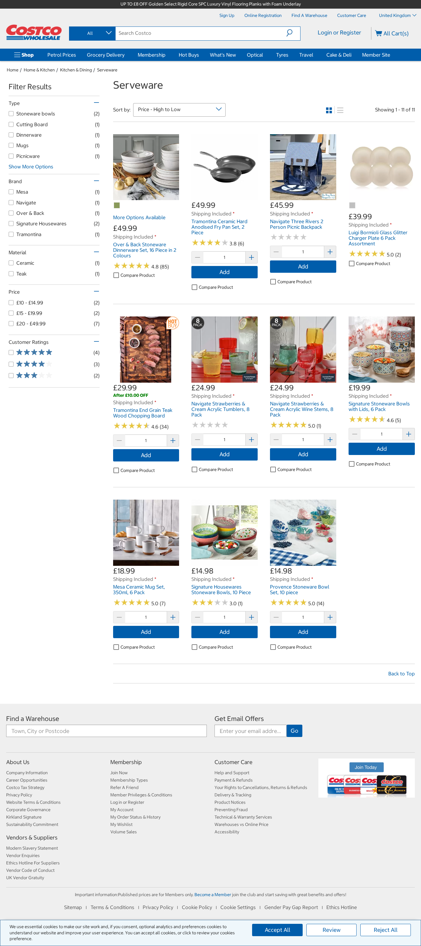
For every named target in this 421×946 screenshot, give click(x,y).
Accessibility (227, 832)
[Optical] (264, 55)
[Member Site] (391, 55)
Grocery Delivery (106, 55)
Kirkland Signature (24, 817)
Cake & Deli (338, 55)
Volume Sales (123, 832)
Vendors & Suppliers (32, 837)
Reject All (386, 929)
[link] (146, 197)
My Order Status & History (135, 817)
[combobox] (91, 33)
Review (332, 929)
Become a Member (212, 894)
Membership (152, 55)
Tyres (282, 55)
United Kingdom (395, 15)
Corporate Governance (28, 809)
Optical (255, 55)
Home (12, 70)
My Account (121, 809)
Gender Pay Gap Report (291, 907)
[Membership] (167, 55)
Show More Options (31, 166)
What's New (223, 55)
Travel (306, 55)
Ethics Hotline (341, 907)
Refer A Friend (124, 787)
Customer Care (233, 762)
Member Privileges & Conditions (141, 795)
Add (224, 272)
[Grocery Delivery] (126, 55)
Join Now (119, 772)
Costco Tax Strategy (25, 787)
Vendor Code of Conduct (30, 870)
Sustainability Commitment (32, 824)
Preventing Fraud (231, 809)
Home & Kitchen (39, 70)
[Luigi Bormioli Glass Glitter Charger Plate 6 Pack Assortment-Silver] (353, 206)
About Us (18, 762)
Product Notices (230, 802)
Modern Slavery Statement (32, 848)
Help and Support (232, 772)
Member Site (376, 55)
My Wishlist (121, 824)
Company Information (27, 772)
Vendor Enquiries (23, 855)
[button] (293, 33)
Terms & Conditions (112, 907)
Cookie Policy (197, 907)
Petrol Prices (61, 55)
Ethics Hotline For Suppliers (33, 863)
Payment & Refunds (234, 780)
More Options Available (139, 217)
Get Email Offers (239, 719)
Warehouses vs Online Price (241, 824)
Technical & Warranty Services (243, 817)
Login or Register (339, 32)
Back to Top (401, 673)
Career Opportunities (26, 780)
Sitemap (73, 907)
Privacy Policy (19, 795)
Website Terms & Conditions (33, 802)
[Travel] (314, 55)
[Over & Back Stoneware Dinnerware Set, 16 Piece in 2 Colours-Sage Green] (117, 206)
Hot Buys (189, 55)
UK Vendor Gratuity (25, 877)
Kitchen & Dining (76, 70)
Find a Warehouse (32, 719)
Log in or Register (127, 802)
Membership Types (129, 780)
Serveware (107, 70)
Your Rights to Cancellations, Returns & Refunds (261, 787)
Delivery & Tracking (233, 795)
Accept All (277, 929)
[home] (34, 32)
